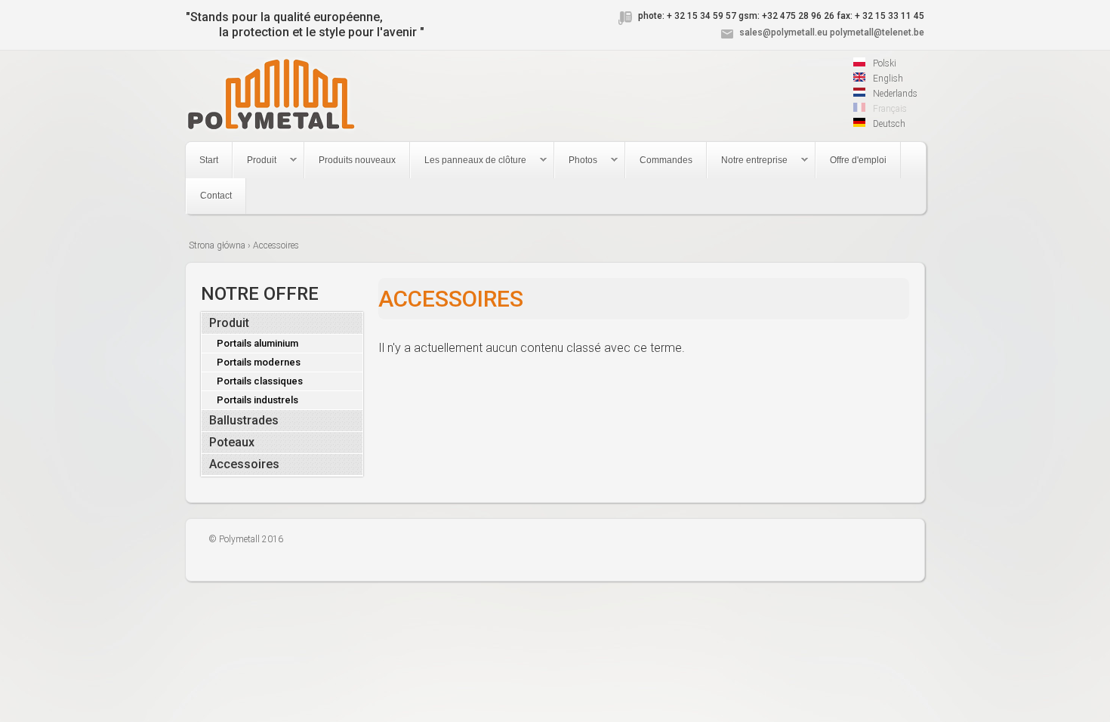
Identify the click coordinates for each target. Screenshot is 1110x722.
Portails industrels (257, 400)
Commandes (666, 160)
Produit (254, 160)
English (887, 78)
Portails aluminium (257, 343)
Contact (216, 195)
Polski (883, 63)
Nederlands (894, 93)
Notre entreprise (748, 160)
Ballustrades (244, 420)
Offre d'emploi (858, 160)
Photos (576, 160)
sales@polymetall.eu (783, 32)
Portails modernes (259, 362)
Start (208, 160)
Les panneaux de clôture (468, 160)
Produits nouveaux (357, 160)
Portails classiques (260, 381)
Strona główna (217, 245)
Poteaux (231, 442)
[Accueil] (270, 96)
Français (889, 108)
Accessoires (244, 464)
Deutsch (888, 124)
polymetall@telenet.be (877, 32)
